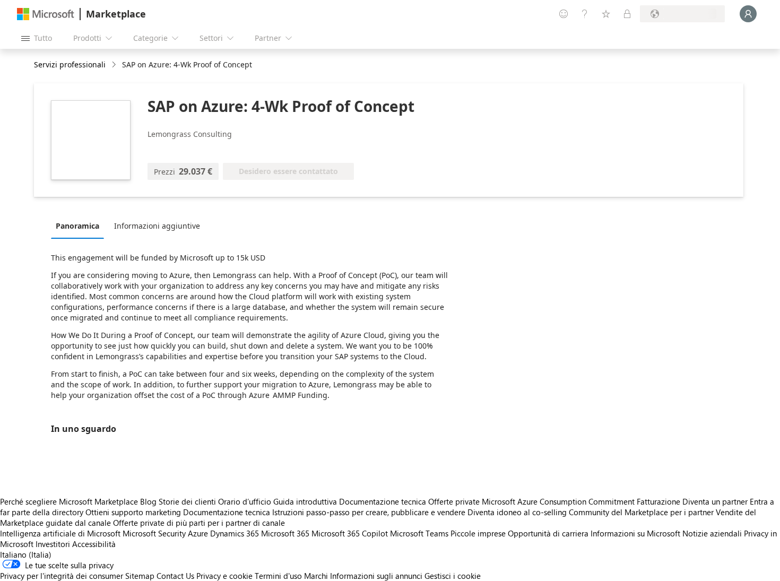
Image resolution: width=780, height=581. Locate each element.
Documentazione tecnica (382, 501)
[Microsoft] (45, 14)
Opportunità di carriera (548, 533)
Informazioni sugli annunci (376, 575)
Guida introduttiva (305, 501)
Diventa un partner (715, 501)
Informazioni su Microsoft (635, 533)
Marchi (316, 575)
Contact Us (175, 575)
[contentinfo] (115, 65)
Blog (148, 501)
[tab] (80, 225)
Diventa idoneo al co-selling (517, 512)
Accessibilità (94, 544)
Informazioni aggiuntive (157, 226)
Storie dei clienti (187, 501)
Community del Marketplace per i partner (641, 512)
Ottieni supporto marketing (133, 512)
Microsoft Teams (419, 533)
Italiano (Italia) (25, 554)
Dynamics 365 (234, 533)
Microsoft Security (154, 533)
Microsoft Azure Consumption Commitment (559, 501)
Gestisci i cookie (452, 575)
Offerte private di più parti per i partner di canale (199, 522)
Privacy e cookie (224, 575)
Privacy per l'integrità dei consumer (61, 575)
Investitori (53, 544)
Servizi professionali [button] (70, 64)
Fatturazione (658, 501)
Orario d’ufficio (244, 501)
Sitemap (139, 575)
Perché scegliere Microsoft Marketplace (69, 501)
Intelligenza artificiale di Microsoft (60, 533)
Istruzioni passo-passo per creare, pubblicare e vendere (368, 512)
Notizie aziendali (712, 533)
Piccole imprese (478, 533)
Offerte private (454, 501)
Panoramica (77, 226)
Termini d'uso (278, 575)
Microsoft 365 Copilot (349, 533)
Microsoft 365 (285, 533)
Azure (198, 533)
